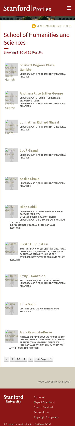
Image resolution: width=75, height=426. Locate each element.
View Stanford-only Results (53, 26)
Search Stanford (43, 407)
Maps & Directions (44, 402)
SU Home (39, 397)
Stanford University (18, 399)
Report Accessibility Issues (54, 381)
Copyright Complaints (46, 417)
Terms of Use (41, 412)
